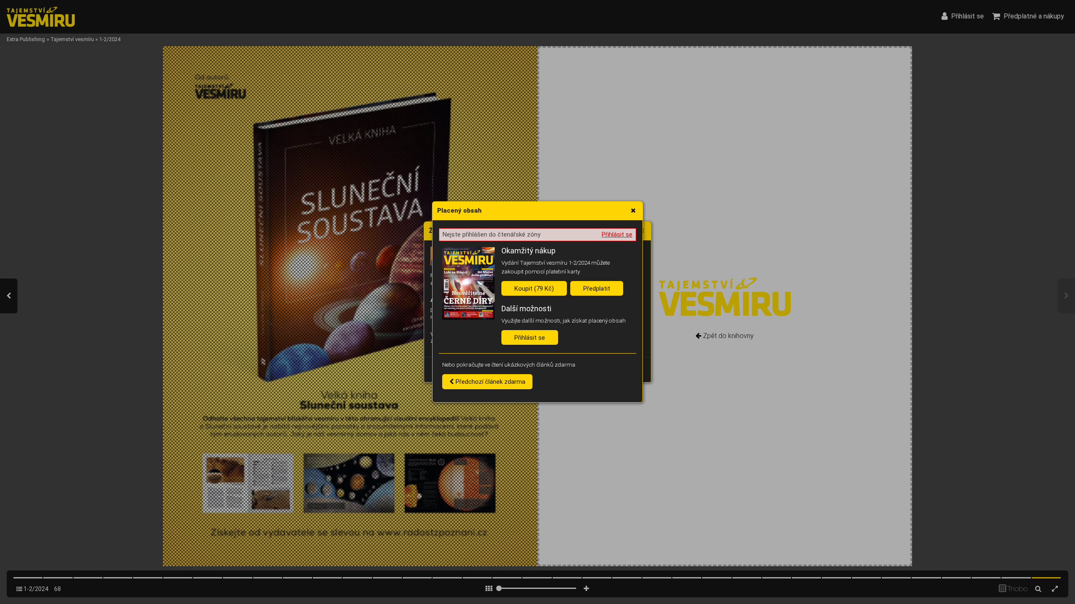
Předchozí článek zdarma (489, 381)
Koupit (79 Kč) (534, 288)
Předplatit (596, 288)
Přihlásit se (617, 234)
